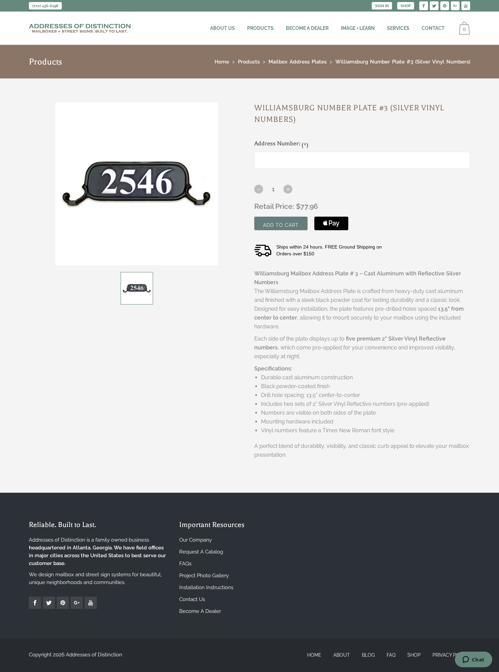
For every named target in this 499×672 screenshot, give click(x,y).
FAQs (185, 564)
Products (260, 28)
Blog (368, 655)
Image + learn (358, 28)
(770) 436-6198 (45, 6)
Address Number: (281, 144)
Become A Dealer (200, 611)
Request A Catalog (201, 552)
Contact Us (192, 599)
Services (398, 28)
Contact (433, 28)
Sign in (382, 6)
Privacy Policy (451, 655)
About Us (222, 28)
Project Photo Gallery (204, 576)
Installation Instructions (206, 587)
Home (314, 655)
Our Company (195, 540)
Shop (406, 6)
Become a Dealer (307, 28)
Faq (391, 655)
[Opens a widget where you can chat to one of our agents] (473, 660)
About (341, 655)
